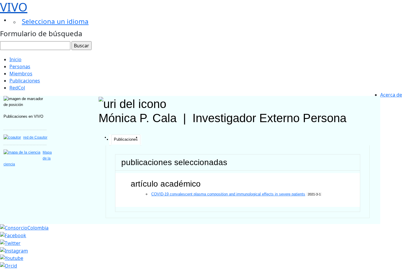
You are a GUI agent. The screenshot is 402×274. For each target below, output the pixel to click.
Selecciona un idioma (55, 21)
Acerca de (391, 95)
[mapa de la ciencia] (22, 152)
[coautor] (12, 137)
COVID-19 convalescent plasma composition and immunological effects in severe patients (228, 194)
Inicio (15, 59)
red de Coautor (35, 137)
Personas (19, 66)
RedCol (17, 87)
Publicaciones (24, 80)
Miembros (20, 73)
